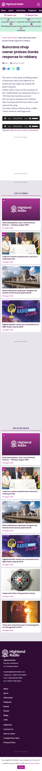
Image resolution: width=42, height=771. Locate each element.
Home (4, 38)
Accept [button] (21, 767)
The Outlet (21, 31)
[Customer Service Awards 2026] (28, 20)
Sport (11, 10)
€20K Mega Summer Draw (11, 26)
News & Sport (13, 38)
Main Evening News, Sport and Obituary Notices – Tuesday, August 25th (18, 224)
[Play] (5, 118)
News (3, 10)
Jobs (6, 720)
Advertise (8, 725)
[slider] (35, 118)
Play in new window (19, 130)
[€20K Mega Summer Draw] (11, 24)
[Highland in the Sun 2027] (31, 24)
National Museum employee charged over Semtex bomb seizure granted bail (19, 291)
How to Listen (9, 734)
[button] (4, 69)
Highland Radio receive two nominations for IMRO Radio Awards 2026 (20, 325)
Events (6, 706)
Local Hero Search (8, 22)
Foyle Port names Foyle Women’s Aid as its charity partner (20, 257)
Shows (6, 711)
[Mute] (30, 118)
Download (33, 130)
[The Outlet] (21, 28)
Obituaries (20, 10)
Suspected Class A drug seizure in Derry (18, 593)
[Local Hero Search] (8, 20)
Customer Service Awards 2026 (29, 22)
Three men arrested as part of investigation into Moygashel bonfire (20, 626)
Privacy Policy (9, 742)
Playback (32, 10)
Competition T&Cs (11, 738)
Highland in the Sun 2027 (31, 26)
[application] (21, 118)
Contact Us (8, 729)
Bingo (6, 715)
